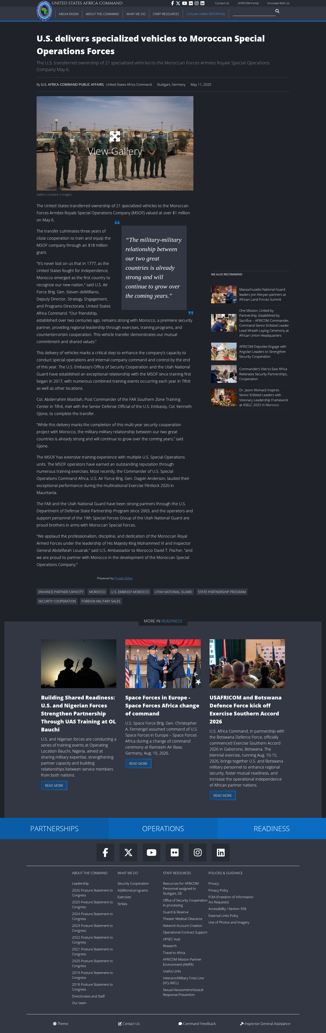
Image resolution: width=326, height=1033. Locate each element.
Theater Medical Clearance (182, 918)
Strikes (122, 904)
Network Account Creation (182, 925)
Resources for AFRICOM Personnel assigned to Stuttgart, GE (181, 888)
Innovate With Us (278, 3)
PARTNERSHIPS (54, 828)
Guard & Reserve (176, 912)
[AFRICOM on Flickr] (192, 3)
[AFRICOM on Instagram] (197, 3)
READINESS (272, 828)
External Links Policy (223, 915)
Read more (54, 785)
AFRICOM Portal (248, 3)
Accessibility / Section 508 (227, 908)
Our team (79, 1003)
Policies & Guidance (225, 873)
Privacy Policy (218, 890)
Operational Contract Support (185, 932)
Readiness (171, 621)
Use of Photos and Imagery (228, 922)
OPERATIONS (163, 828)
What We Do (128, 873)
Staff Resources (177, 873)
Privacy (213, 883)
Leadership (80, 883)
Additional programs (133, 890)
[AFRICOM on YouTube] (185, 3)
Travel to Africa (174, 952)
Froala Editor (124, 578)
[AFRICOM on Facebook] (173, 3)
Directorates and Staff (88, 996)
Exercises (124, 897)
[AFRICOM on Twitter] (179, 3)
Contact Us (222, 3)
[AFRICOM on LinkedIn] (203, 3)
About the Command (90, 873)
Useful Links (172, 971)
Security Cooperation (133, 883)
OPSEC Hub (171, 939)
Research (170, 946)
